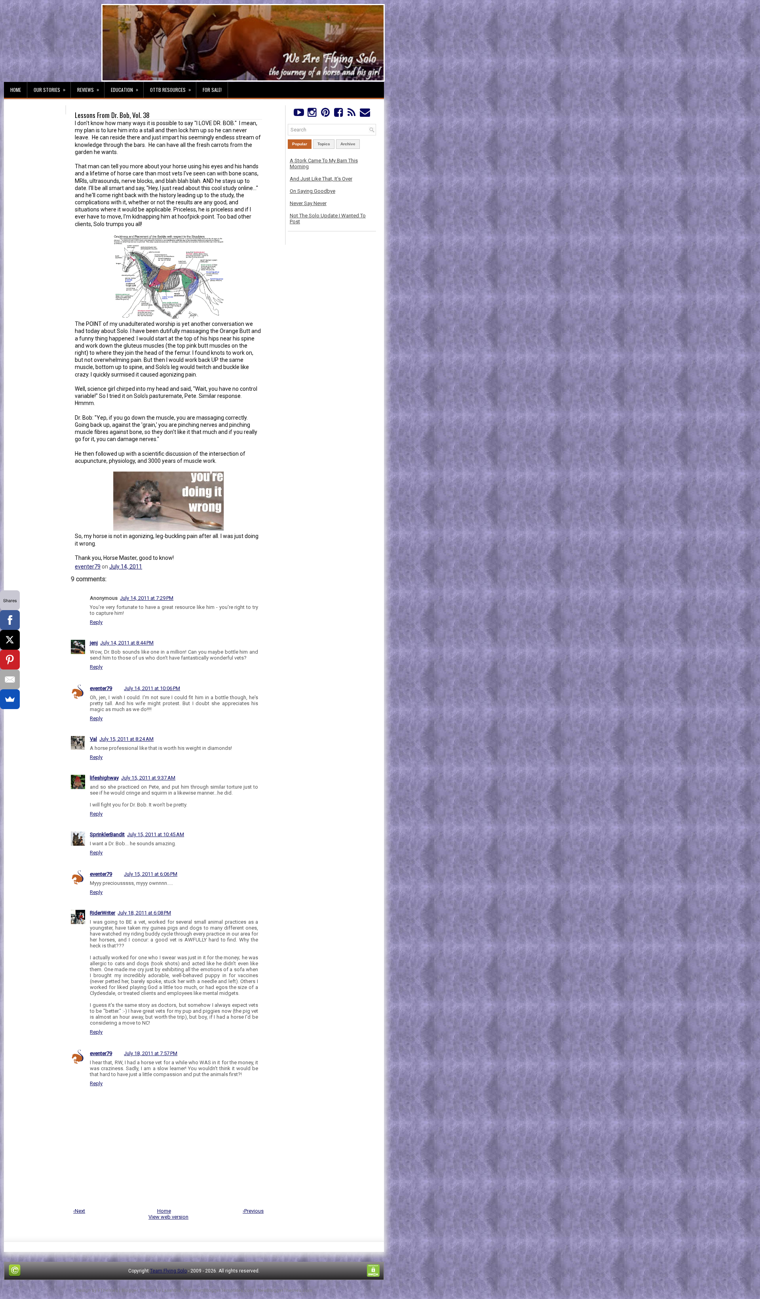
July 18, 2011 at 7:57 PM (150, 1053)
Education (124, 89)
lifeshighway (104, 778)
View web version (168, 1217)
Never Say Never (308, 203)
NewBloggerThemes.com (285, 1290)
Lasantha (171, 1290)
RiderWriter (102, 913)
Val (93, 739)
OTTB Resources (170, 89)
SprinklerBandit (107, 834)
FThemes (108, 1290)
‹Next (79, 1211)
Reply (96, 622)
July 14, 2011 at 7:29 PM (146, 598)
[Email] (10, 679)
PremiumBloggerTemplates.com (219, 1290)
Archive (347, 144)
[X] (10, 640)
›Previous (253, 1211)
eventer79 (88, 566)
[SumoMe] (10, 699)
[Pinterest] (325, 114)
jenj (94, 643)
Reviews (88, 89)
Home (15, 89)
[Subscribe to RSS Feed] (351, 114)
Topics (323, 144)
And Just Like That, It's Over (321, 179)
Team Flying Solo (168, 1271)
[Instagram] (311, 114)
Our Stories (49, 89)
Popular (299, 144)
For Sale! (212, 89)
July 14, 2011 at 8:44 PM (127, 643)
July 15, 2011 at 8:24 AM (126, 739)
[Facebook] (338, 114)
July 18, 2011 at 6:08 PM (144, 913)
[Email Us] (364, 114)
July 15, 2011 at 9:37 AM (148, 778)
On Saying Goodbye (312, 191)
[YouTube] (298, 114)
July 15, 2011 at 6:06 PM (150, 874)
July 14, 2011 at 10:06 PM (152, 688)
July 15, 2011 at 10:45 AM (155, 834)
